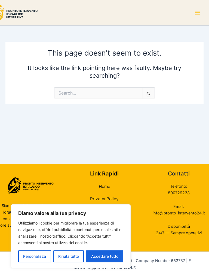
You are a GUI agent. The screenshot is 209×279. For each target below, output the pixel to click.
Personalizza (34, 256)
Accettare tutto (104, 256)
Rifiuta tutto (68, 256)
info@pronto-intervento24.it (179, 213)
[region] (71, 236)
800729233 (179, 192)
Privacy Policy (104, 198)
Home (104, 186)
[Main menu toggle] (197, 13)
